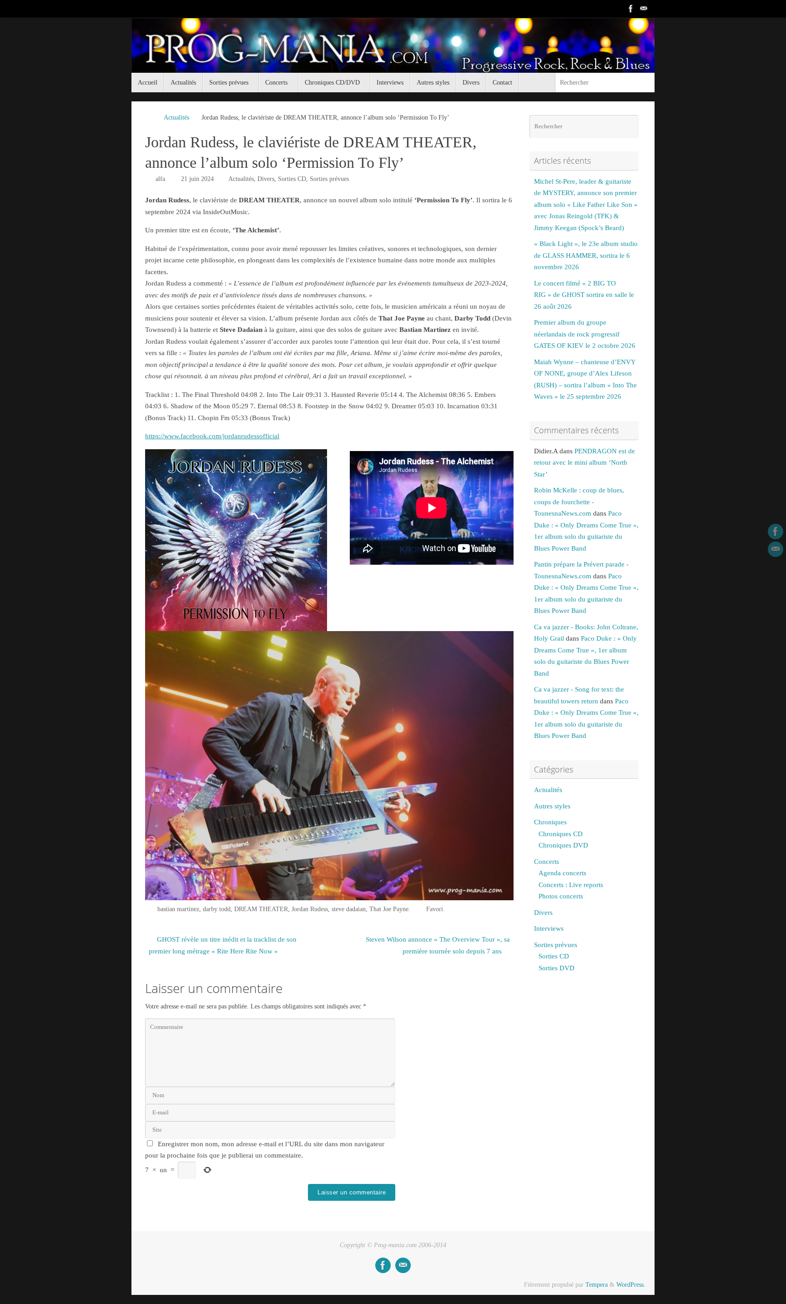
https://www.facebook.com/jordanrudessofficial (212, 436)
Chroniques (550, 822)
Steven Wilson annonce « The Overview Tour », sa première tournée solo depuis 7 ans (438, 945)
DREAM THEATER (261, 909)
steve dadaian (349, 909)
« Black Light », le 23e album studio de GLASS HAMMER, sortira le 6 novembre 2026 (586, 255)
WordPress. (630, 1284)
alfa (160, 179)
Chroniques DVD (563, 845)
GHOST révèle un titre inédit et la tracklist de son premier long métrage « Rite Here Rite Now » (223, 945)
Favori (434, 909)
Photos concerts (561, 896)
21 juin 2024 (197, 179)
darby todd (217, 909)
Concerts (546, 861)
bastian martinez (178, 909)
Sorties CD (292, 179)
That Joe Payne (388, 909)
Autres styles (552, 806)
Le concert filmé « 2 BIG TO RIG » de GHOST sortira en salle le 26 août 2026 (584, 295)
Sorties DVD (556, 968)
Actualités (176, 117)
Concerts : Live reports (571, 884)
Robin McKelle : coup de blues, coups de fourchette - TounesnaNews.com (579, 501)
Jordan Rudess (310, 909)
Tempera (596, 1284)
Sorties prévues (329, 179)
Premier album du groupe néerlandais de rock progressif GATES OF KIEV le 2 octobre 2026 (584, 334)
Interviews (549, 928)
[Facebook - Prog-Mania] (631, 8)
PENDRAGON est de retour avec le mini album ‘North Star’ (584, 462)
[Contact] (643, 8)
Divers (265, 179)
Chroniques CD (561, 834)
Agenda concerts (562, 873)
